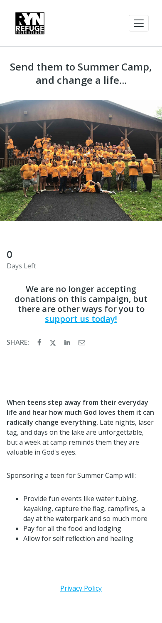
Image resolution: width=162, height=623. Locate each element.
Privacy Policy (81, 588)
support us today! (81, 318)
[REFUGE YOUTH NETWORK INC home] (30, 23)
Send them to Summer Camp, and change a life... (81, 73)
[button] (139, 23)
